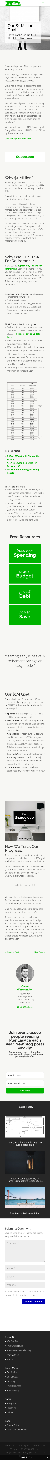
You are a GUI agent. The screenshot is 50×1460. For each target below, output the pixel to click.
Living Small (14, 1142)
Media (10, 1359)
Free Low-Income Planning (19, 1350)
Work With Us (13, 1354)
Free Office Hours (15, 1345)
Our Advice (12, 1372)
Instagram (11, 1403)
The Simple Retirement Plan (25, 1213)
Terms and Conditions (17, 1429)
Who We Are (12, 1341)
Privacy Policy (13, 1425)
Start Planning (13, 1390)
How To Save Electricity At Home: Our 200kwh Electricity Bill (25, 1179)
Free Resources (14, 1385)
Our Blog (11, 1381)
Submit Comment (33, 1301)
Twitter (10, 1412)
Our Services (12, 1376)
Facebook (11, 1407)
